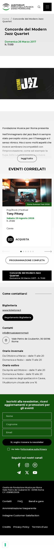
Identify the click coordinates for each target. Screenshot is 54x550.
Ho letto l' (29, 449)
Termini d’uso (40, 526)
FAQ (20, 501)
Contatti (7, 501)
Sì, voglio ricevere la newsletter (27, 442)
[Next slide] (48, 251)
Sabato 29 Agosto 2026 (20, 218)
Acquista (22, 239)
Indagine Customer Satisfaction (20, 515)
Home (5, 19)
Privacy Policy (21, 526)
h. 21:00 (11, 221)
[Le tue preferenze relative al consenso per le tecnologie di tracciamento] (5, 545)
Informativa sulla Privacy (34, 449)
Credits (6, 526)
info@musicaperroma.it (15, 332)
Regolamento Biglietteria (17, 317)
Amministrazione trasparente (19, 508)
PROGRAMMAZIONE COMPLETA (27, 260)
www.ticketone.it (11, 310)
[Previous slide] (6, 251)
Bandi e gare (36, 501)
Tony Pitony (15, 213)
